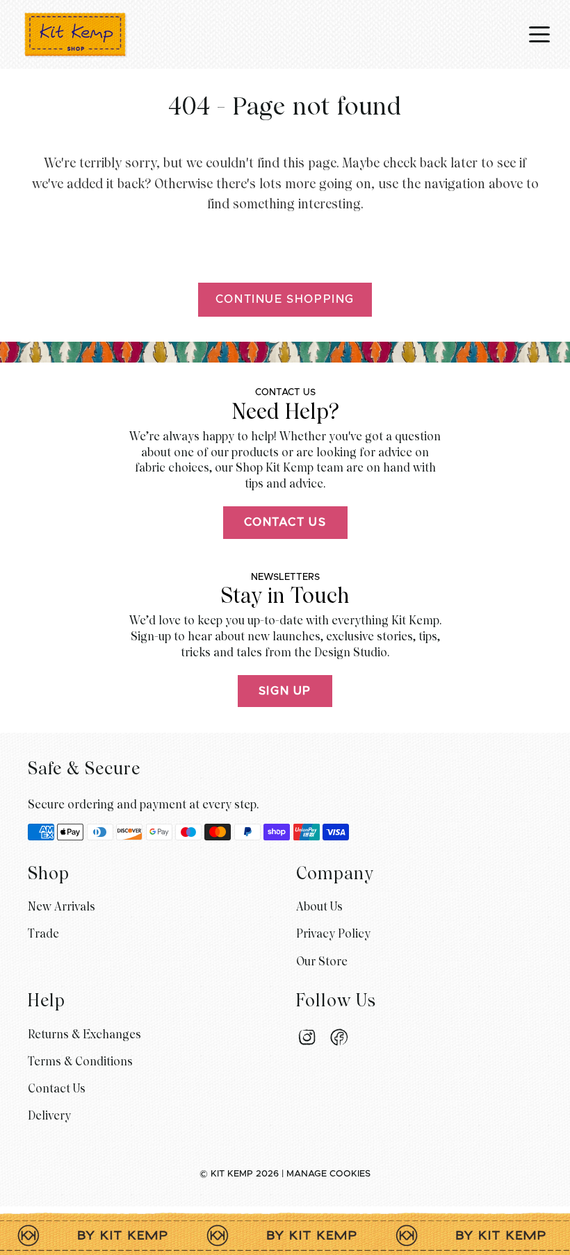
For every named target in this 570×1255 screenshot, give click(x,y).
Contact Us (285, 522)
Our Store (322, 961)
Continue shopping (285, 299)
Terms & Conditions (80, 1061)
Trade (43, 933)
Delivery (49, 1115)
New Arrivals (61, 906)
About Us (319, 906)
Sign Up (285, 691)
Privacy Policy (333, 933)
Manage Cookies (328, 1174)
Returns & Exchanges (84, 1034)
